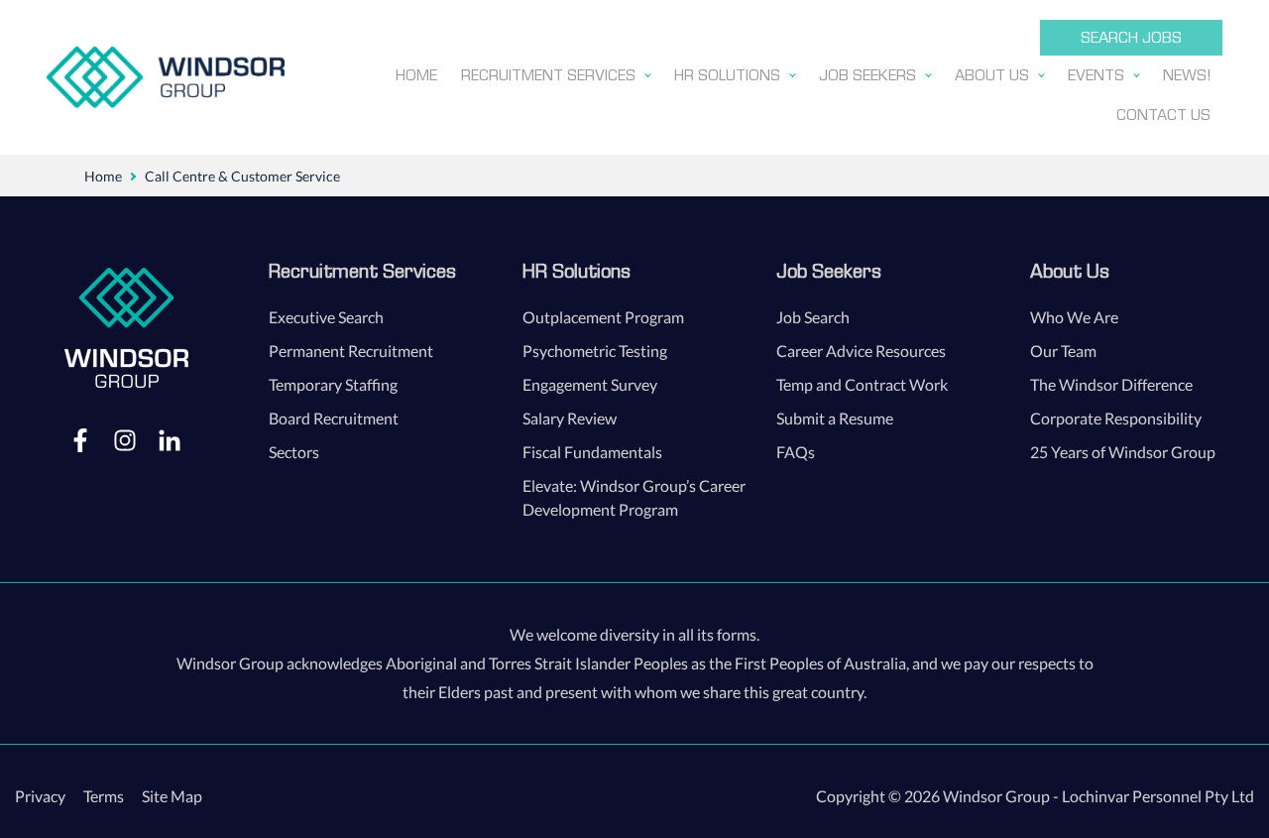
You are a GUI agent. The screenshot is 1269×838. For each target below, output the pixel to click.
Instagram (125, 439)
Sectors (294, 451)
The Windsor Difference (1111, 384)
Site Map (172, 795)
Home (103, 176)
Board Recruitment (334, 418)
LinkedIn (169, 439)
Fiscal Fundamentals (592, 451)
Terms (103, 795)
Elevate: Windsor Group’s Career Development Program (634, 497)
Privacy (40, 795)
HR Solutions (576, 271)
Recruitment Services (362, 271)
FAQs (795, 451)
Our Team (1063, 350)
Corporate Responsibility (1116, 418)
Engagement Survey (589, 384)
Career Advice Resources (861, 350)
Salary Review (569, 418)
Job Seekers (828, 271)
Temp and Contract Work (862, 384)
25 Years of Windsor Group (1122, 451)
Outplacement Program (603, 316)
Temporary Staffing (333, 384)
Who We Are (1074, 316)
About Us (1069, 271)
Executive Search (326, 316)
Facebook (80, 439)
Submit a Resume (834, 418)
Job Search (813, 316)
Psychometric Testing (594, 350)
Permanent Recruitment (351, 350)
